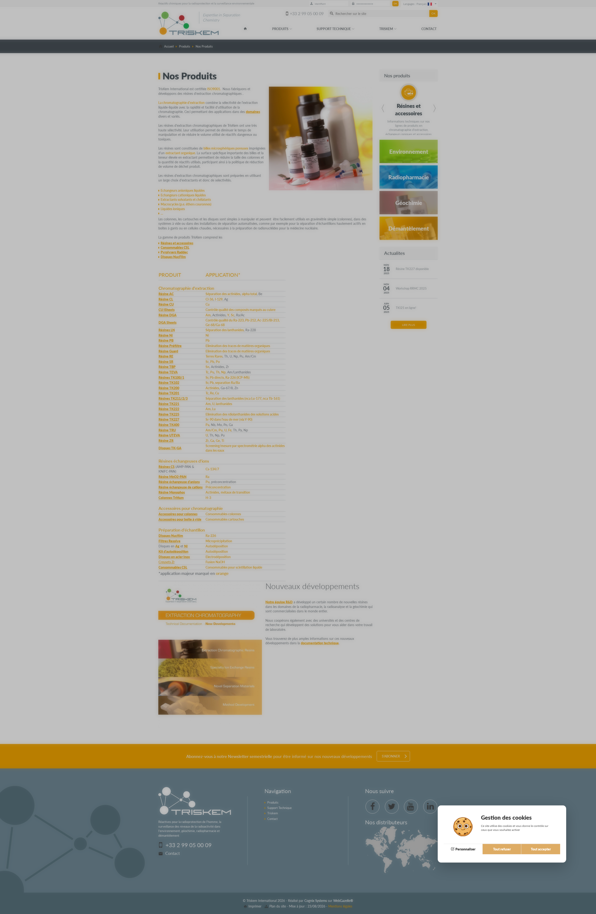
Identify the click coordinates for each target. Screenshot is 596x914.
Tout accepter (541, 849)
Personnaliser (465, 849)
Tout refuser (502, 849)
